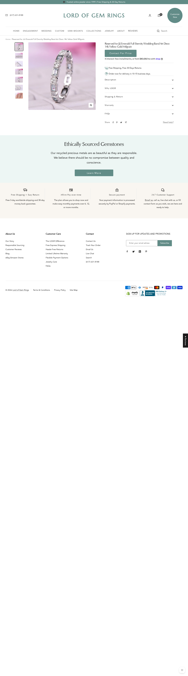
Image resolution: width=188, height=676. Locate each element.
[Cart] (159, 15)
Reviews (133, 31)
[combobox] (168, 31)
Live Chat (90, 253)
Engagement (30, 30)
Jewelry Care (51, 261)
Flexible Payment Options (57, 257)
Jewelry (109, 30)
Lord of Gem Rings (21, 290)
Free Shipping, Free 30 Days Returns (124, 68)
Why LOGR (110, 88)
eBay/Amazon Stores (15, 257)
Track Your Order (93, 245)
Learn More (94, 173)
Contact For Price (121, 53)
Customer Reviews (14, 249)
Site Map (74, 290)
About (121, 30)
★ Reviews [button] (185, 340)
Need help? (168, 122)
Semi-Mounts (75, 30)
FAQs (107, 114)
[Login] (150, 15)
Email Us (89, 249)
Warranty (109, 105)
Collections (93, 30)
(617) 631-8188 (92, 261)
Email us (149, 200)
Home (16, 30)
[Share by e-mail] (126, 122)
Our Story (10, 241)
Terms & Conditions (41, 290)
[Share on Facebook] (113, 122)
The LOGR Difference (55, 241)
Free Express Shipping (55, 245)
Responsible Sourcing (15, 245)
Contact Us (91, 241)
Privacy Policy (60, 290)
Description (110, 80)
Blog (7, 253)
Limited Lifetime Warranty (57, 253)
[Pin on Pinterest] (117, 122)
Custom (59, 30)
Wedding (46, 30)
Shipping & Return (114, 97)
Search (89, 257)
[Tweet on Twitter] (121, 122)
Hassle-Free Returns (54, 249)
